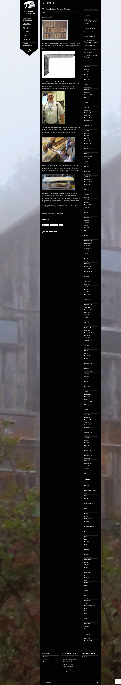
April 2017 (86, 353)
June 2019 (86, 286)
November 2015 (88, 396)
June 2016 (86, 378)
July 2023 (86, 161)
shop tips (86, 590)
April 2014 (86, 445)
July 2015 (86, 407)
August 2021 (87, 220)
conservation (87, 500)
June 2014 (86, 440)
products (86, 575)
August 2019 (87, 281)
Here (70, 670)
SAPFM (86, 582)
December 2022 (88, 179)
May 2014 (86, 442)
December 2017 (88, 332)
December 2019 (88, 271)
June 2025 (86, 102)
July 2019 (86, 284)
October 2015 (87, 399)
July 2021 (86, 222)
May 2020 (86, 258)
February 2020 (87, 266)
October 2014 (87, 430)
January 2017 (87, 361)
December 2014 (88, 424)
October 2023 (87, 153)
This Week (87, 19)
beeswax (86, 488)
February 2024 (87, 143)
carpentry (86, 493)
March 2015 (87, 417)
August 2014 (87, 435)
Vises (85, 618)
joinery (85, 536)
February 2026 (87, 82)
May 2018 (86, 320)
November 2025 (88, 89)
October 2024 (87, 123)
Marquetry (86, 549)
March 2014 (87, 448)
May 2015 (86, 412)
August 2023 (87, 158)
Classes (86, 495)
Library (85, 539)
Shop (29, 36)
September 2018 (88, 309)
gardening (86, 521)
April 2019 (86, 291)
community (86, 498)
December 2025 (88, 87)
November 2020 (88, 243)
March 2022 (87, 202)
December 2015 (88, 394)
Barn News (86, 485)
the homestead (87, 600)
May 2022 (86, 197)
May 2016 (86, 381)
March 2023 (87, 171)
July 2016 (86, 376)
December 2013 (88, 455)
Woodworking (87, 623)
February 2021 (87, 235)
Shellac (86, 585)
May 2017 (86, 350)
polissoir (86, 570)
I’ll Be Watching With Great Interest (91, 22)
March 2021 (87, 233)
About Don (45, 656)
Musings (27, 23)
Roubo (85, 580)
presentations (87, 572)
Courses (45, 659)
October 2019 (87, 276)
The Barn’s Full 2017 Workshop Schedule (56, 9)
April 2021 (86, 230)
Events (27, 32)
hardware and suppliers (89, 526)
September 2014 (88, 432)
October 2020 (87, 245)
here (62, 213)
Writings (27, 27)
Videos (27, 44)
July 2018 (86, 314)
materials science (88, 552)
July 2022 (86, 192)
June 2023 (86, 164)
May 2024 (86, 135)
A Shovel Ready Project (90, 28)
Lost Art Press (87, 541)
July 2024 (86, 130)
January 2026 (87, 84)
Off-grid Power (87, 564)
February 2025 (87, 112)
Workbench (86, 626)
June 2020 (86, 256)
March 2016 (87, 386)
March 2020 (87, 263)
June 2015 (86, 409)
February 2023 (87, 174)
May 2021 (86, 227)
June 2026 (86, 71)
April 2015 (86, 414)
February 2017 (87, 358)
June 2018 (86, 317)
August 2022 (87, 189)
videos (85, 616)
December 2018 (88, 302)
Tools (85, 603)
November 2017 (88, 335)
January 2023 (87, 176)
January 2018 (87, 330)
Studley (86, 598)
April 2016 (86, 384)
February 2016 (87, 389)
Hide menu (29, 51)
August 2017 (87, 343)
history (85, 531)
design (85, 506)
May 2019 (86, 289)
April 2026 (86, 77)
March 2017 (87, 355)
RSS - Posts (87, 638)
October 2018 (87, 307)
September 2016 (88, 371)
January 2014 (87, 453)
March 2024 (87, 140)
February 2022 (87, 204)
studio (85, 595)
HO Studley (86, 534)
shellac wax (87, 587)
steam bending (87, 593)
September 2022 (88, 187)
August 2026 (87, 66)
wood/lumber (87, 621)
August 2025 (87, 97)
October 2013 (87, 460)
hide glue (86, 529)
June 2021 (86, 225)
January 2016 (87, 391)
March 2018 (87, 325)
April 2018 (86, 322)
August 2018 (87, 312)
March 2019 (87, 294)
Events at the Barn (88, 511)
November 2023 (88, 151)
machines (86, 546)
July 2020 (86, 253)
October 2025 (87, 92)
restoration (86, 577)
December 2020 (88, 240)
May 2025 (86, 105)
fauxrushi (86, 513)
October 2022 (87, 184)
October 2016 (87, 368)
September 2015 (88, 401)
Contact (26, 40)
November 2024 (88, 120)
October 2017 (87, 337)
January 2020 (87, 268)
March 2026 (87, 79)
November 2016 (88, 366)
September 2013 (88, 463)
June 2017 (86, 348)
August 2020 (87, 250)
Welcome (27, 19)
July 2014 (86, 437)
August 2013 (87, 465)
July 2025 (86, 100)
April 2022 (86, 199)
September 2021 (88, 217)
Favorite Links (46, 661)
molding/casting (87, 559)
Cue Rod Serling (89, 31)
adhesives (86, 483)
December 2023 (88, 148)
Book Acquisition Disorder (90, 490)
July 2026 (86, 69)
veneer (85, 613)
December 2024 (88, 117)
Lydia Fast (73, 86)
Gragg (85, 523)
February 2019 (87, 297)
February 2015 (87, 419)
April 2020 (86, 261)
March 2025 (87, 110)
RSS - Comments (88, 640)
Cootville (87, 26)
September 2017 (88, 340)
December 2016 (88, 363)
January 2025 (87, 115)
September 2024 (88, 125)
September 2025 (88, 94)
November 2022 (88, 181)
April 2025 (86, 107)
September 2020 (88, 248)
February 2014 (87, 450)
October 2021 (87, 215)
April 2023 (86, 169)
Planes (85, 567)
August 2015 (87, 404)
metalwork (86, 554)
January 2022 (87, 207)
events (85, 508)
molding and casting (88, 557)
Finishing (86, 516)
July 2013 (86, 468)
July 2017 (86, 345)
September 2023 (88, 156)
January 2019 (87, 299)
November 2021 (88, 212)
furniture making (88, 518)
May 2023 (86, 166)
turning (85, 608)
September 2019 (88, 279)
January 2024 (87, 146)
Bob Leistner (88, 48)
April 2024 (86, 138)
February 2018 (87, 327)
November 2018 (88, 304)
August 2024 (87, 128)
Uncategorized (87, 610)
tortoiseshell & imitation (89, 605)
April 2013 (86, 473)
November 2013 (88, 458)
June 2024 (86, 133)
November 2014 (88, 427)
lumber (85, 544)
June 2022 (86, 194)
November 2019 (88, 274)
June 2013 (86, 471)
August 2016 (87, 373)
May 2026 (86, 74)
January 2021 (87, 238)
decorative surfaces (88, 503)
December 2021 (88, 210)
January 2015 (87, 422)
